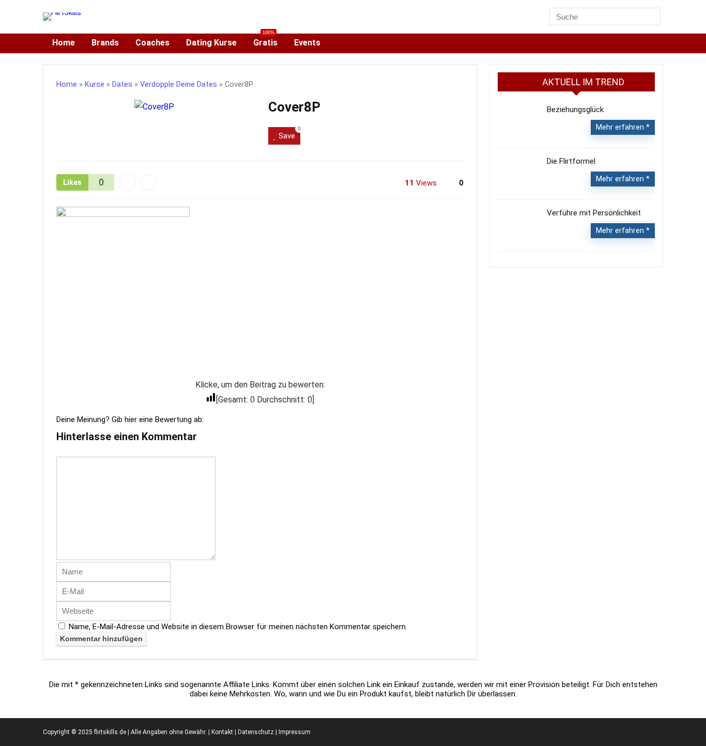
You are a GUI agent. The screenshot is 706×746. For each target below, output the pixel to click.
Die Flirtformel (571, 161)
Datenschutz (256, 732)
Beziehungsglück (575, 109)
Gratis (265, 41)
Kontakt (222, 732)
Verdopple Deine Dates (178, 84)
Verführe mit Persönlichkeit (594, 212)
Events (307, 43)
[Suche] (654, 16)
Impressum (295, 732)
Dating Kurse (211, 43)
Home (63, 43)
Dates (122, 84)
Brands (105, 43)
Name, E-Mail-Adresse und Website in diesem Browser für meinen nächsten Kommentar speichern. (238, 626)
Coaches (152, 43)
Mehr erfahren (621, 127)
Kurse (94, 84)
